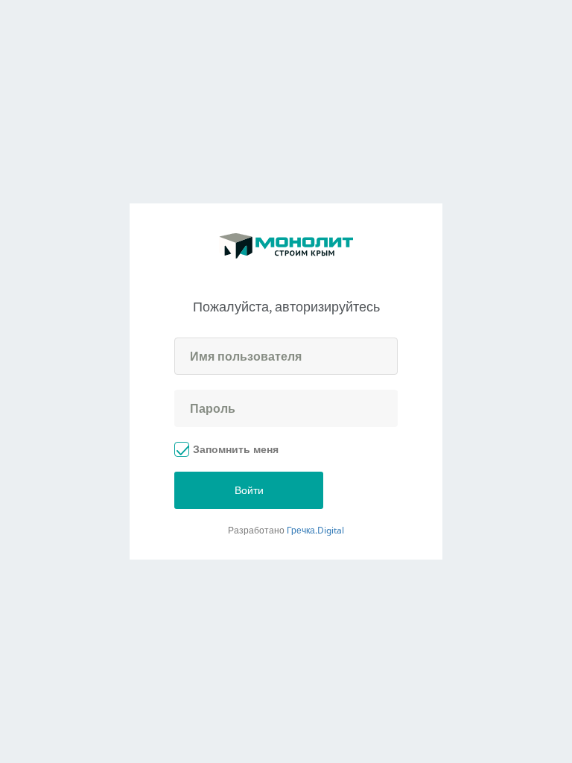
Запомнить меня (236, 449)
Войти (249, 490)
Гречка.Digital (315, 530)
